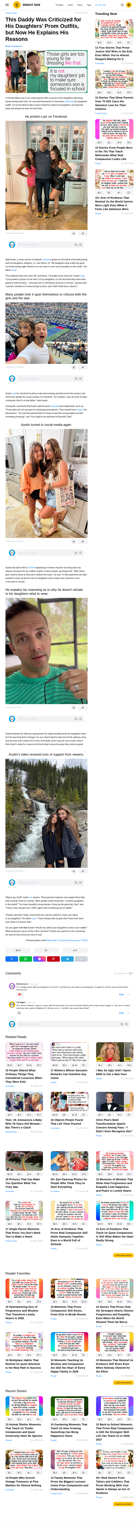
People (98, 163)
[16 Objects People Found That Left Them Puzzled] (69, 1102)
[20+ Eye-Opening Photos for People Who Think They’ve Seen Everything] (69, 1161)
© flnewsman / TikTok (13, 707)
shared (46, 259)
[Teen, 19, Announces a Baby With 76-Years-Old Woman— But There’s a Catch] (24, 1102)
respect (80, 409)
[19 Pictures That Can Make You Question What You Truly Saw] (24, 1161)
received (54, 406)
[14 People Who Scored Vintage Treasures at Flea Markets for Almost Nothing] (24, 1460)
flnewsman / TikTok (78, 940)
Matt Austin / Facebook (57, 940)
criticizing (68, 101)
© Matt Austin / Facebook (14, 233)
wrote (14, 270)
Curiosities (99, 63)
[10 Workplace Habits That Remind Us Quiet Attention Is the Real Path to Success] (24, 1342)
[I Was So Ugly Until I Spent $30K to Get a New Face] (115, 1052)
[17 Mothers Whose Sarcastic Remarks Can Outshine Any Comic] (69, 1052)
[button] (18, 950)
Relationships (11, 1132)
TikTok (31, 567)
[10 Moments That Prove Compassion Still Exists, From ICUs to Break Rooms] (69, 1289)
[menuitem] (59, 5)
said (82, 276)
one (31, 897)
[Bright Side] (26, 5)
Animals (8, 1440)
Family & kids (11, 13)
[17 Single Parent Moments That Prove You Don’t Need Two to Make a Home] (24, 1211)
